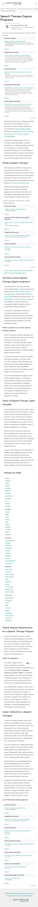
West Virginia (9, 615)
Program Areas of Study (25, 9)
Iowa (6, 522)
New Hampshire (10, 561)
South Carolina (9, 592)
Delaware (8, 498)
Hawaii (7, 512)
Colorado (8, 493)
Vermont (7, 608)
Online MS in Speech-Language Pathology (15, 867)
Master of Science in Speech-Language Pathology (17, 55)
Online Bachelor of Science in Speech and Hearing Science (19, 88)
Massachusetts (9, 541)
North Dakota (9, 577)
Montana (8, 553)
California (8, 491)
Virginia (7, 610)
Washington (9, 613)
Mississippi (8, 548)
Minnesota (8, 546)
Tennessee (8, 600)
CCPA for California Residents (23, 895)
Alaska (7, 483)
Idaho (6, 514)
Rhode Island (9, 589)
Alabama (8, 481)
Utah (6, 605)
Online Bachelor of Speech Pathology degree (18, 299)
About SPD (29, 893)
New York (8, 572)
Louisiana (8, 530)
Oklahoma (8, 582)
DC (6, 501)
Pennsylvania (9, 587)
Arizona (7, 486)
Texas (7, 603)
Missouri (7, 551)
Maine (7, 532)
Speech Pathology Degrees (9, 9)
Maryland (8, 535)
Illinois (7, 517)
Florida (7, 503)
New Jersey (8, 563)
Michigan (7, 543)
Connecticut (8, 496)
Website (6, 49)
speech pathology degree (23, 129)
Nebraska (8, 556)
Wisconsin (8, 618)
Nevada (7, 558)
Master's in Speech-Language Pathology (14, 41)
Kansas (7, 525)
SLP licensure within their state (19, 183)
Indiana (7, 519)
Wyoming (8, 620)
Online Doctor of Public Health (12, 878)
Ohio (6, 579)
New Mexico (9, 569)
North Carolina (9, 574)
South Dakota (9, 598)
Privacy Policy (10, 895)
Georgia (7, 506)
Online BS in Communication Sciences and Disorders (18, 104)
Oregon (7, 584)
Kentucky (8, 527)
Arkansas (8, 488)
